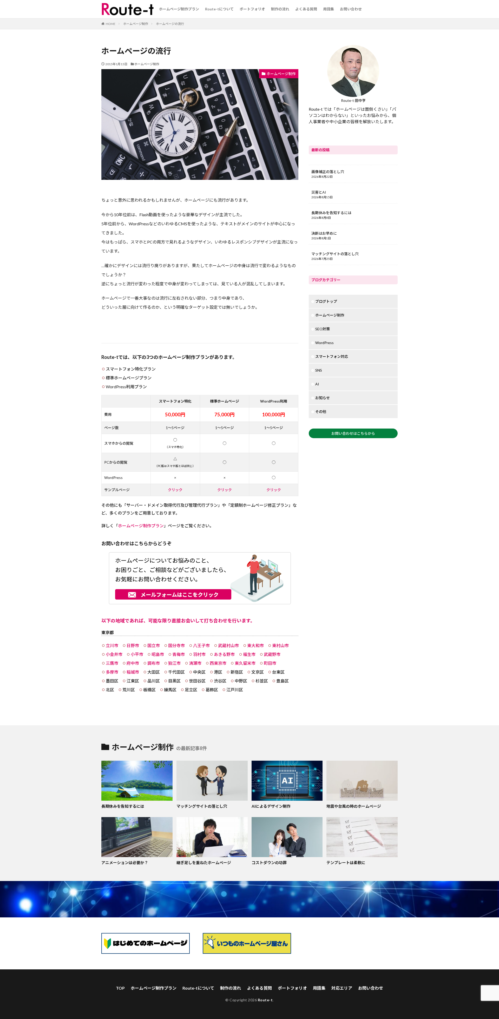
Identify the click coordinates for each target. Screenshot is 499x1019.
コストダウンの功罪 (269, 862)
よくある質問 (306, 9)
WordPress (324, 342)
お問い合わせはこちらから (353, 433)
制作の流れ (280, 9)
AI (317, 384)
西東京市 (218, 663)
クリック (175, 490)
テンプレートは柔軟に (345, 862)
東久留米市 (245, 663)
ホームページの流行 (170, 24)
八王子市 (201, 645)
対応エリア (341, 987)
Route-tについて (219, 9)
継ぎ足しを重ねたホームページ (203, 862)
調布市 (153, 663)
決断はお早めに (324, 233)
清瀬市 (195, 663)
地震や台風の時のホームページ (353, 806)
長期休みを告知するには (331, 213)
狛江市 (174, 663)
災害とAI (318, 192)
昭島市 (158, 654)
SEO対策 (322, 329)
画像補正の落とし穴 (327, 171)
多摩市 (112, 671)
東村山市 (280, 645)
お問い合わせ (351, 9)
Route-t (265, 1000)
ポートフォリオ (252, 9)
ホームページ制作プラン (179, 9)
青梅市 (178, 654)
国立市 (153, 645)
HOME (110, 24)
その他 (320, 411)
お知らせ (322, 398)
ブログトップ (326, 301)
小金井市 (114, 654)
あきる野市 (224, 654)
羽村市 (199, 654)
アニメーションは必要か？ (124, 862)
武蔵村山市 (228, 645)
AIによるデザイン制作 (271, 806)
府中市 (133, 663)
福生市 (249, 654)
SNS (318, 370)
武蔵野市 (272, 654)
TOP (120, 987)
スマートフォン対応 (331, 356)
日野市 (133, 645)
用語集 (328, 9)
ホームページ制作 (135, 24)
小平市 (137, 654)
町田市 (270, 663)
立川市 (112, 645)
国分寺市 (176, 645)
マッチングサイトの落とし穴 (335, 254)
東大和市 (255, 645)
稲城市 (133, 671)
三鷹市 (112, 663)
